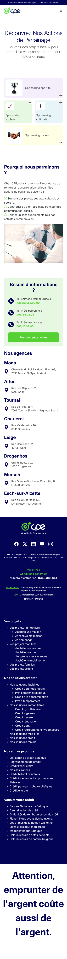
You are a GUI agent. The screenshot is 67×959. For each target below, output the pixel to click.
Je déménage (23, 640)
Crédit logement (25, 713)
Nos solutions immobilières (27, 705)
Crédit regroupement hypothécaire (37, 729)
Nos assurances (20, 770)
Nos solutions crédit (22, 738)
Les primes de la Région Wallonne (31, 822)
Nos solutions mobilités (24, 733)
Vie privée (33, 569)
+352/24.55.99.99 (28, 302)
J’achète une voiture (28, 648)
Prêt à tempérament (27, 701)
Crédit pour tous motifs (30, 688)
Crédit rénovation (26, 721)
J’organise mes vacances (31, 656)
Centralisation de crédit (24, 810)
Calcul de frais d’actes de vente (29, 835)
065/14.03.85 (25, 326)
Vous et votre (19, 800)
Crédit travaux (24, 717)
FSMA (15, 594)
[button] (61, 11)
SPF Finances (12, 587)
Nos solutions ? (20, 678)
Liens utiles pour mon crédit (27, 826)
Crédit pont (22, 725)
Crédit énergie (19, 790)
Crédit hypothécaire (28, 709)
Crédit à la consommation (31, 697)
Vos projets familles (22, 664)
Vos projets (12, 621)
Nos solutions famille (23, 742)
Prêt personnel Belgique (30, 692)
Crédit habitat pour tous (25, 774)
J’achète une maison (28, 631)
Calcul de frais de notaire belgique (31, 839)
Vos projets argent (21, 668)
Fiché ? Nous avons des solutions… (32, 818)
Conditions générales (33, 573)
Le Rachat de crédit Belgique (28, 757)
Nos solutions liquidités (24, 684)
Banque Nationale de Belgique (29, 806)
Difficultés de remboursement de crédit (34, 814)
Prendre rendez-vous (33, 337)
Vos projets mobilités (23, 644)
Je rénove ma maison (28, 636)
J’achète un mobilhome (30, 660)
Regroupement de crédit (25, 761)
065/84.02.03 (25, 314)
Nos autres (19, 751)
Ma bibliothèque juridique (26, 831)
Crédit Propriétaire (21, 766)
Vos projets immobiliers (25, 627)
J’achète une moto (26, 652)
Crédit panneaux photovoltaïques (31, 786)
